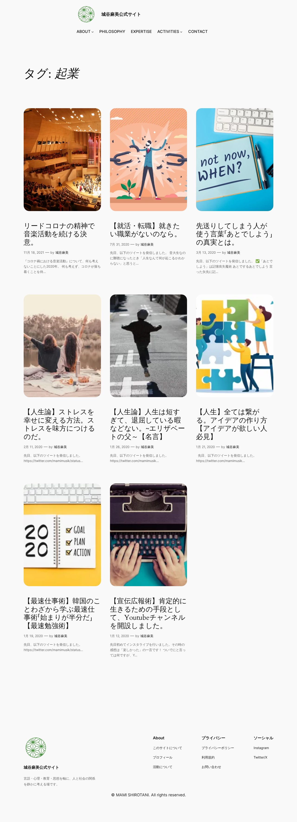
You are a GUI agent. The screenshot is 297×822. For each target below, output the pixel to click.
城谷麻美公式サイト (121, 14)
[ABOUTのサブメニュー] (92, 32)
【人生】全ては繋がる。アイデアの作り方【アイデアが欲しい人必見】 (231, 424)
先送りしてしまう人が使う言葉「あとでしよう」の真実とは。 (234, 234)
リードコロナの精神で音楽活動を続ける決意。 (59, 234)
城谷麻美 (61, 252)
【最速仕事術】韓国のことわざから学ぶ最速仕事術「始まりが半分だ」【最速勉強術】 (62, 613)
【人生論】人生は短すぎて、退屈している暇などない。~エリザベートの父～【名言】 (147, 424)
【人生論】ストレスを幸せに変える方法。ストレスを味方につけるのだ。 (59, 424)
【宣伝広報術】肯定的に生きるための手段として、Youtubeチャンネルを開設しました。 (148, 613)
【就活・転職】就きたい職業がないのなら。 (145, 230)
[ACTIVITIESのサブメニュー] (181, 32)
